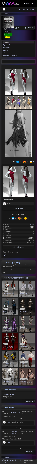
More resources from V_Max (15, 277)
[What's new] (30, 9)
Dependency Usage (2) (10, 56)
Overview (6, 42)
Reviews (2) (6, 47)
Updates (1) (6, 45)
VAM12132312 (16, 413)
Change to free (8, 394)
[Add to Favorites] (18, 62)
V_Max (7, 28)
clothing (9, 31)
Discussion (6, 53)
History (5, 50)
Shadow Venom (14, 433)
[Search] (33, 9)
